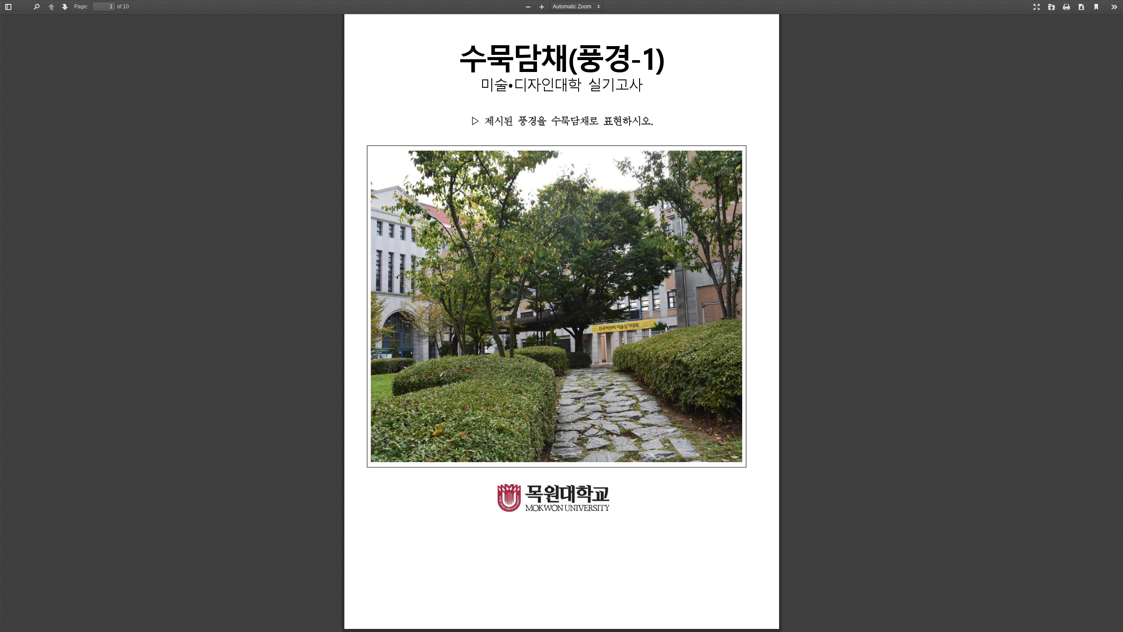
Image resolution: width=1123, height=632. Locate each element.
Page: (81, 7)
